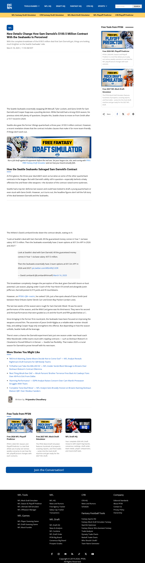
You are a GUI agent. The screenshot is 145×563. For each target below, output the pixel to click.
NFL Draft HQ (71, 436)
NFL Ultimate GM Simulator (28, 506)
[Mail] (65, 554)
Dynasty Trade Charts (90, 534)
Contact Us (118, 506)
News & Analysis (56, 528)
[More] (133, 114)
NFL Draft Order (56, 534)
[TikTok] (79, 554)
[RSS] (72, 554)
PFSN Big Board (56, 537)
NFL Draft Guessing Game (28, 524)
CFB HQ (85, 500)
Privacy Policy (119, 510)
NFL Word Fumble (25, 527)
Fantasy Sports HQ (89, 519)
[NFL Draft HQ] (78, 426)
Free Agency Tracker (57, 506)
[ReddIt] (127, 114)
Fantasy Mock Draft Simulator (93, 522)
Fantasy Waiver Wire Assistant (93, 528)
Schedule (85, 506)
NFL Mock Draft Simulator (28, 500)
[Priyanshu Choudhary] (11, 399)
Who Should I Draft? (89, 540)
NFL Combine (55, 531)
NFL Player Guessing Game (28, 521)
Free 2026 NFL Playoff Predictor (16, 437)
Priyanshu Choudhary (35, 399)
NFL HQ (53, 500)
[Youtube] (92, 554)
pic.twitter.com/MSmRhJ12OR (45, 268)
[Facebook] (117, 114)
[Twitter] (122, 114)
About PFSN (118, 503)
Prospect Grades (56, 543)
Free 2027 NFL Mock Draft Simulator (47, 437)
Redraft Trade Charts (90, 537)
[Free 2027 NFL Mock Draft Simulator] (49, 426)
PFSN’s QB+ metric (26, 296)
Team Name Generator (90, 543)
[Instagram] (58, 554)
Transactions (54, 513)
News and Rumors (57, 503)
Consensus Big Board (58, 540)
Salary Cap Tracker (57, 510)
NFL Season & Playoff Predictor (30, 503)
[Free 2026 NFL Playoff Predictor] (20, 426)
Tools (8, 430)
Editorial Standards (121, 500)
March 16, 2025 (60, 275)
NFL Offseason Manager (27, 510)
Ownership (118, 513)
